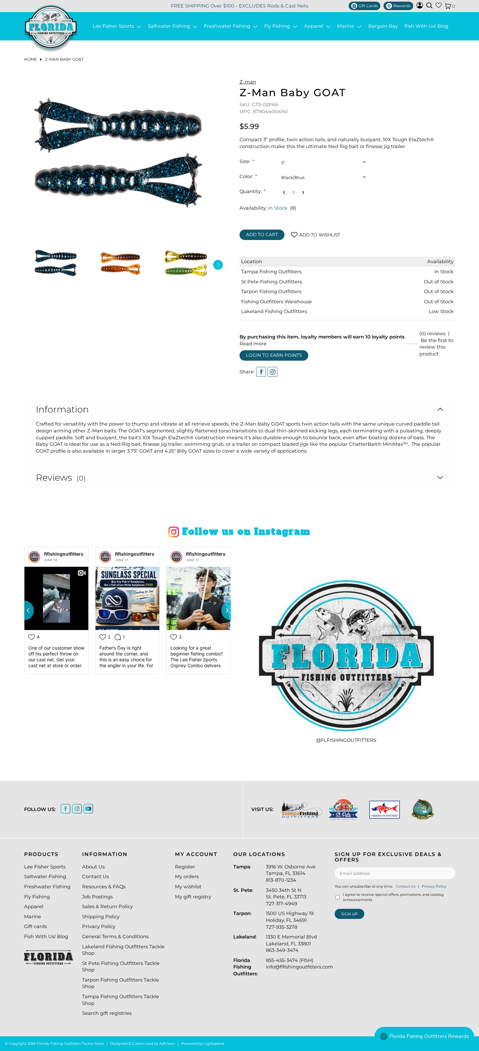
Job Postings (97, 897)
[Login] (419, 7)
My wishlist (188, 887)
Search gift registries (107, 1013)
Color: (248, 176)
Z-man (248, 82)
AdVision (167, 1043)
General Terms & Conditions (115, 936)
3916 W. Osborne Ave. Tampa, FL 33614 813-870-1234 (291, 873)
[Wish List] (439, 6)
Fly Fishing (278, 26)
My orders (187, 876)
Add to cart (262, 234)
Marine (347, 26)
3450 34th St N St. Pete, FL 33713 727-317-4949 (286, 897)
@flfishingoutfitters (346, 740)
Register (185, 867)
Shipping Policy (101, 917)
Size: (247, 161)
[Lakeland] (422, 809)
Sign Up (349, 913)
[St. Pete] (343, 809)
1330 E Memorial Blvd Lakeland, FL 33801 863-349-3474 (291, 943)
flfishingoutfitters (63, 554)
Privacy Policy (98, 926)
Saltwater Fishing (170, 26)
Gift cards (35, 926)
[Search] (429, 5)
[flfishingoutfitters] (34, 557)
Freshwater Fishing (228, 26)
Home (30, 59)
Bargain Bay (383, 26)
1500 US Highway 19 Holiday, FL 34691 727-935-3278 (289, 920)
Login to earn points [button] (274, 355)
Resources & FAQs (103, 887)
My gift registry (193, 897)
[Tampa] (302, 809)
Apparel (315, 26)
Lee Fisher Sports (115, 26)
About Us (93, 867)
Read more (253, 344)
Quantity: (252, 191)
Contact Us (95, 876)
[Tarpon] (384, 809)
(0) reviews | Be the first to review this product (436, 344)
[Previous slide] (24, 610)
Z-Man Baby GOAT (64, 59)
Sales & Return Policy (107, 906)
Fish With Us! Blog (426, 26)
